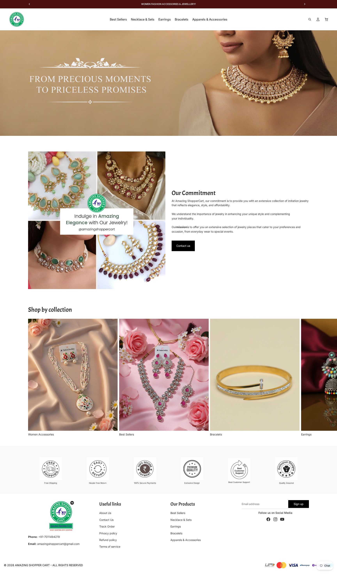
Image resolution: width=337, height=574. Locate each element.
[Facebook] (268, 519)
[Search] (309, 19)
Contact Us (106, 519)
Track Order (107, 526)
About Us (105, 513)
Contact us (183, 245)
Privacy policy (108, 533)
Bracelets (176, 533)
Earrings (175, 526)
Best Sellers (177, 513)
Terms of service (109, 546)
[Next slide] (304, 377)
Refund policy (108, 540)
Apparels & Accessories (185, 540)
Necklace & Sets (181, 519)
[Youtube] (282, 519)
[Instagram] (275, 519)
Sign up (298, 504)
